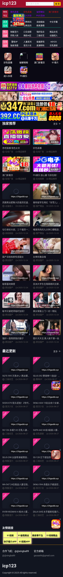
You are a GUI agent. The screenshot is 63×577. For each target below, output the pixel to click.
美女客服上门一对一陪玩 (45, 311)
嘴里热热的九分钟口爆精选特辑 (48, 229)
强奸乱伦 (40, 32)
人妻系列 (27, 42)
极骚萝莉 (40, 42)
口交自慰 (27, 32)
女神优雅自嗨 (39, 257)
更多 (55, 124)
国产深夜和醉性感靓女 (13, 257)
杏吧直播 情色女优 (11, 148)
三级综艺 (40, 35)
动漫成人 (54, 35)
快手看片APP (10, 541)
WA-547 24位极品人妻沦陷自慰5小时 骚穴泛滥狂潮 (26, 484)
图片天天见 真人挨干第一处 (46, 338)
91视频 (10, 535)
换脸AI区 (27, 35)
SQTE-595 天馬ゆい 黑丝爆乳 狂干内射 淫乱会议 (25, 376)
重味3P (14, 42)
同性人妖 (14, 35)
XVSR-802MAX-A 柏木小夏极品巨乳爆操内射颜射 (25, 511)
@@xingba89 (8, 555)
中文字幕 (54, 22)
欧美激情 (40, 25)
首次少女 (27, 45)
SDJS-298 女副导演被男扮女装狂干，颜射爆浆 (24, 457)
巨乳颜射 (54, 45)
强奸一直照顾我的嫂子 (13, 338)
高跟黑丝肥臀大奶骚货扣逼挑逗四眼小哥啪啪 (23, 202)
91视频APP (24, 541)
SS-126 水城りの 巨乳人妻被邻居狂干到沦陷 (23, 430)
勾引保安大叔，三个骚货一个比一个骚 (20, 229)
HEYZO (53, 42)
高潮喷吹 (40, 45)
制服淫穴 (14, 32)
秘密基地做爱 (8, 284)
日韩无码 (27, 25)
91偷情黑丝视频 (25, 535)
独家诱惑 (14, 45)
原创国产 (14, 25)
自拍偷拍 (40, 22)
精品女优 (54, 32)
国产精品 (14, 22)
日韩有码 (27, 22)
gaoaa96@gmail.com (44, 555)
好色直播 (37, 148)
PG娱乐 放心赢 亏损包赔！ (45, 175)
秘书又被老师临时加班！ (14, 311)
